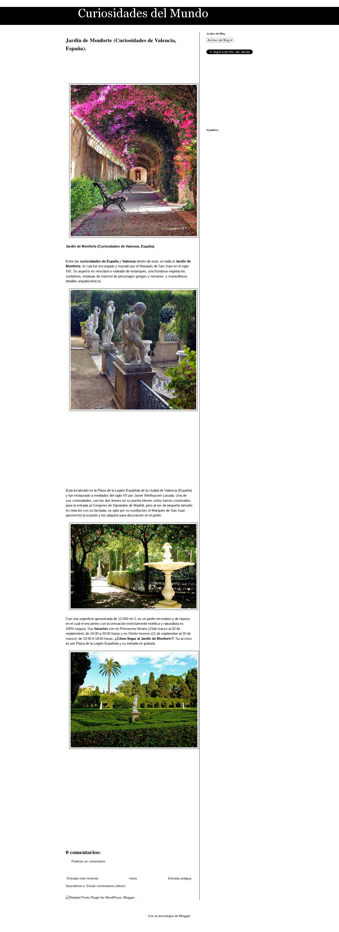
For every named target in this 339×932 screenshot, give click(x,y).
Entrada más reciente (82, 878)
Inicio (133, 878)
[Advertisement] (89, 66)
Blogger (184, 916)
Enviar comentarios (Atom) (105, 886)
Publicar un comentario (88, 861)
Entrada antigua (179, 878)
